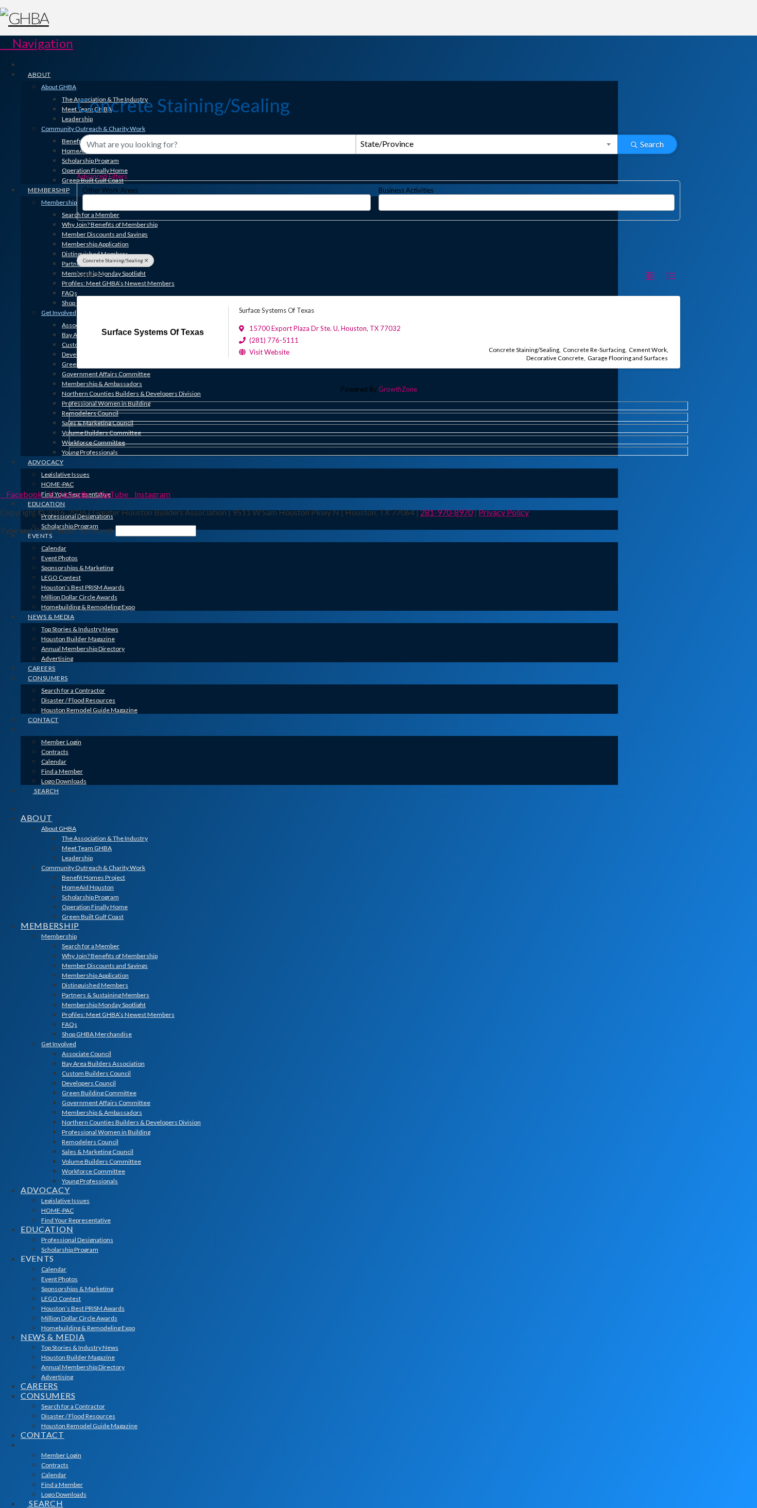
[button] (36, 43)
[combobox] (487, 144)
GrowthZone (397, 389)
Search (652, 144)
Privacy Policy (503, 512)
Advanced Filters (102, 176)
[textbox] (88, 199)
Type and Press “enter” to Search (57, 530)
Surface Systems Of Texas (277, 310)
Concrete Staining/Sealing (113, 260)
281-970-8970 (446, 512)
